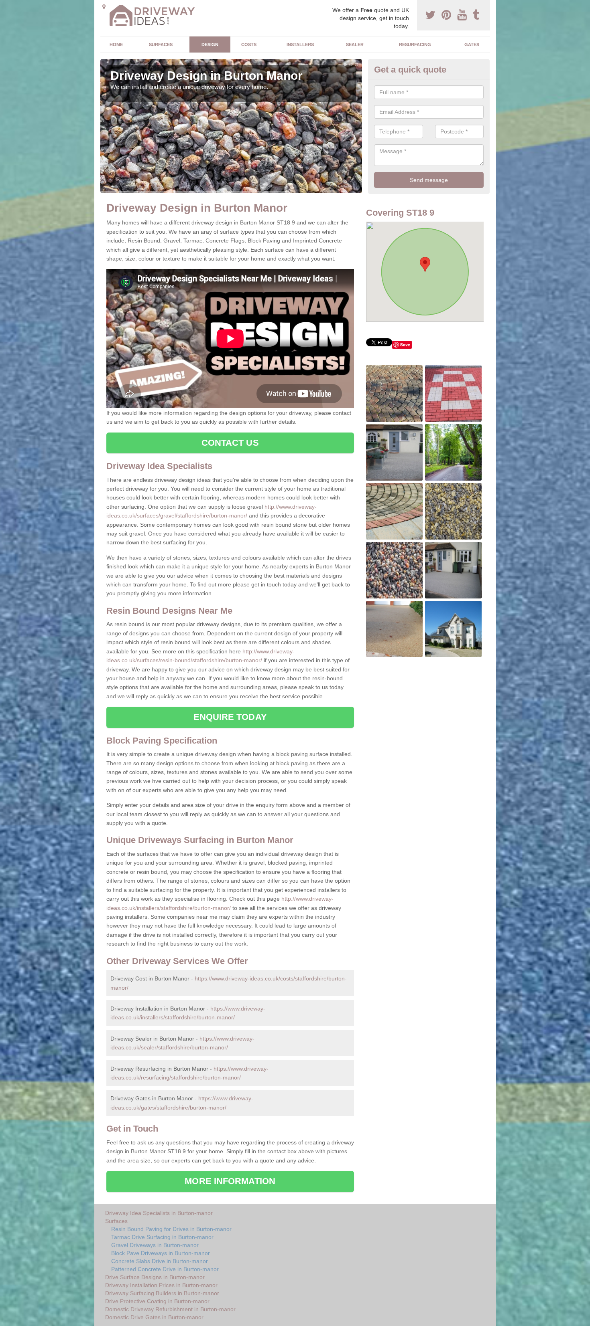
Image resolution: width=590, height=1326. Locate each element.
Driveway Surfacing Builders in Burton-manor (162, 1293)
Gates (471, 44)
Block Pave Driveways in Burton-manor (160, 1253)
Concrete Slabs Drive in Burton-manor (159, 1261)
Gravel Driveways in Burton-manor (155, 1245)
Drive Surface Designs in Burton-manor (155, 1277)
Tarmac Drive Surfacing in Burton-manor (162, 1237)
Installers (300, 44)
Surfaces (161, 44)
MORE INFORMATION (230, 1181)
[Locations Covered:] (104, 7)
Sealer (355, 44)
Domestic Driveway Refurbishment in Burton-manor (170, 1309)
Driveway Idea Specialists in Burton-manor (159, 1213)
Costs (248, 44)
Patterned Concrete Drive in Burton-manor (165, 1269)
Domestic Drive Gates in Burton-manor (154, 1317)
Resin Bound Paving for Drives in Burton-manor (171, 1229)
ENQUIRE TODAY (230, 717)
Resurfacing (415, 44)
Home (116, 44)
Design (209, 44)
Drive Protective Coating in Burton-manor (157, 1301)
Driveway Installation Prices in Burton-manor (161, 1285)
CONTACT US (230, 443)
